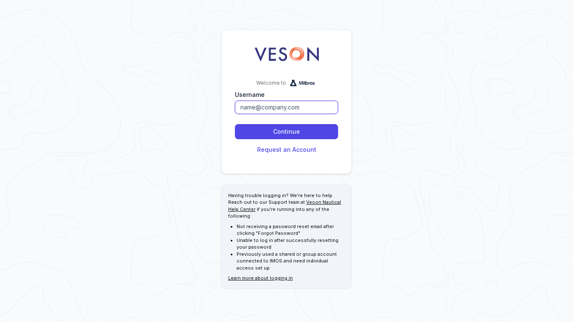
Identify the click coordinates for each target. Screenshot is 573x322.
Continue (286, 131)
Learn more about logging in (260, 278)
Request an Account (286, 149)
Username (250, 94)
